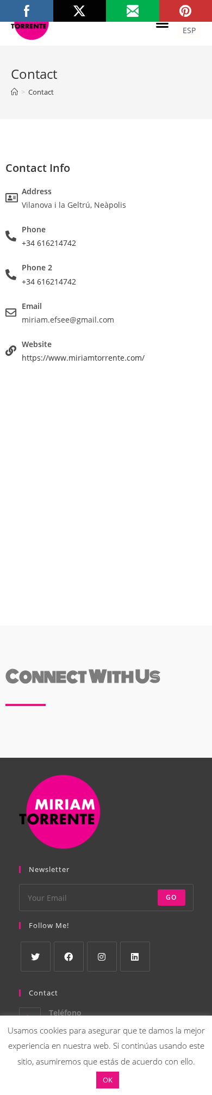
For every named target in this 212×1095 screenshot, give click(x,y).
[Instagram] (102, 957)
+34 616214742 (49, 243)
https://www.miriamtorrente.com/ (83, 357)
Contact (41, 92)
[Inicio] (14, 92)
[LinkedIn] (135, 957)
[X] (36, 957)
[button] (162, 23)
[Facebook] (69, 957)
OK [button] (108, 1080)
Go (171, 897)
